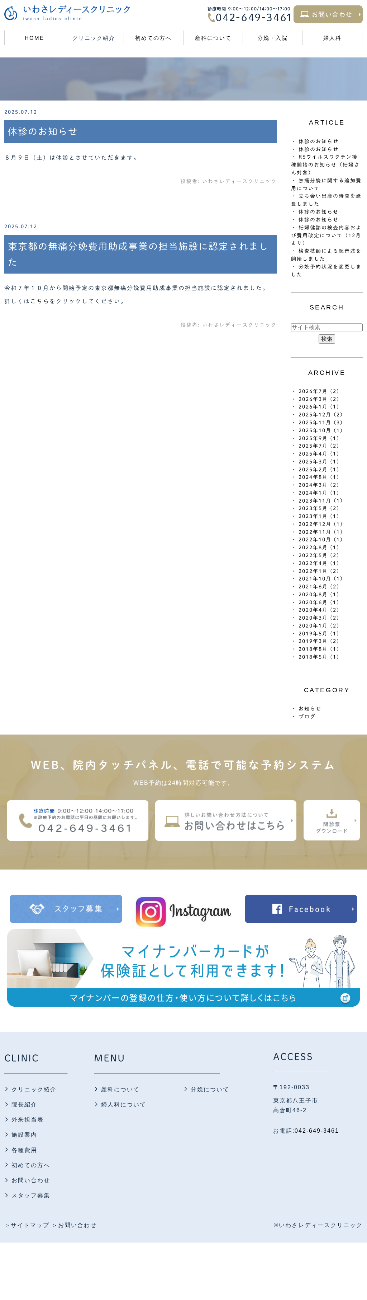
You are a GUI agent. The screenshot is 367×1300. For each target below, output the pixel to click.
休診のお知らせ (43, 131)
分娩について (210, 1089)
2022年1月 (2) (319, 571)
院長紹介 (24, 1104)
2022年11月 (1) (321, 532)
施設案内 (24, 1135)
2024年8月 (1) (319, 477)
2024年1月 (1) (319, 492)
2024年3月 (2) (319, 485)
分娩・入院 (272, 38)
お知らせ (310, 708)
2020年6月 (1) (319, 602)
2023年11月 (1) (321, 500)
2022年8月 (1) (319, 547)
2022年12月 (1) (321, 524)
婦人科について (123, 1104)
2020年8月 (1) (319, 594)
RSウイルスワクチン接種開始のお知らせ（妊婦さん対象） (325, 164)
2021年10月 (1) (321, 578)
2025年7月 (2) (319, 445)
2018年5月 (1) (319, 657)
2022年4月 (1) (319, 563)
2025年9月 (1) (319, 438)
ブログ (307, 716)
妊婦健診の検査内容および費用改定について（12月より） (326, 235)
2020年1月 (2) (319, 625)
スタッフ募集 (30, 1195)
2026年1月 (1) (319, 406)
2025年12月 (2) (321, 414)
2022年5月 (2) (319, 555)
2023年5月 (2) (319, 508)
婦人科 (332, 38)
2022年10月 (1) (321, 539)
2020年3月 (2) (319, 617)
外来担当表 (27, 1120)
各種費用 (24, 1150)
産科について (213, 38)
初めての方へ (153, 38)
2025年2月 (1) (319, 469)
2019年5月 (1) (319, 633)
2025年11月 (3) (321, 422)
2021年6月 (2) (319, 586)
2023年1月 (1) (319, 516)
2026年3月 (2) (319, 399)
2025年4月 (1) (319, 453)
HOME (34, 38)
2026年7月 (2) (319, 391)
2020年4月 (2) (319, 609)
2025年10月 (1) (321, 430)
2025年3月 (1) (319, 461)
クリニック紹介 (34, 1089)
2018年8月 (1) (319, 649)
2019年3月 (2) (319, 641)
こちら (39, 301)
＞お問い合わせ (74, 1225)
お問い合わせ (30, 1180)
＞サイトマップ (26, 1225)
